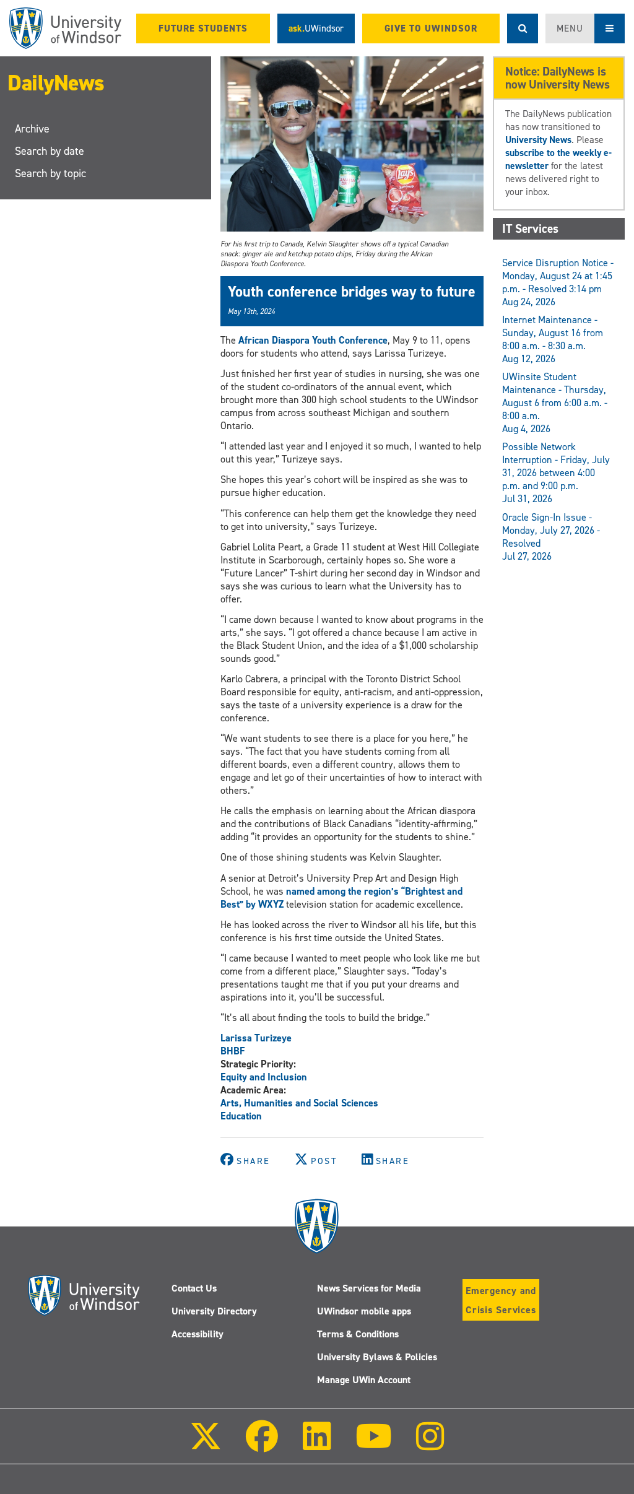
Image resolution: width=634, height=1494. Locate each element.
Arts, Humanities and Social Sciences (299, 1103)
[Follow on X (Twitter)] (205, 1444)
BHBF (232, 1051)
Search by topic (50, 173)
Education (241, 1116)
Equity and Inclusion (263, 1077)
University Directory (214, 1311)
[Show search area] (522, 28)
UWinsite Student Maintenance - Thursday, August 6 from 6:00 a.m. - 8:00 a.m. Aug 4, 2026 (554, 402)
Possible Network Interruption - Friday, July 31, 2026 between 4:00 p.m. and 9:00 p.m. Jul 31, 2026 (556, 472)
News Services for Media (369, 1288)
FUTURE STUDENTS (203, 28)
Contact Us (194, 1288)
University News (538, 139)
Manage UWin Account (363, 1379)
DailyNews (56, 83)
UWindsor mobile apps (364, 1311)
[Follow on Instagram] (430, 1444)
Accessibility (198, 1333)
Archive (32, 128)
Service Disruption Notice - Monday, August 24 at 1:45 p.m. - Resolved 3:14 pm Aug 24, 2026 (558, 282)
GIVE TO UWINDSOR (430, 28)
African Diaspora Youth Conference (313, 340)
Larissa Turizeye (256, 1037)
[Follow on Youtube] (373, 1444)
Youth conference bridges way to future (352, 292)
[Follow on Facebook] (262, 1444)
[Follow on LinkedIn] (316, 1444)
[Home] (65, 28)
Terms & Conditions (358, 1333)
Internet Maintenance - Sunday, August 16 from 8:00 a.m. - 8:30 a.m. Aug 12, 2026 (552, 339)
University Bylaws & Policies (377, 1356)
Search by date (49, 151)
